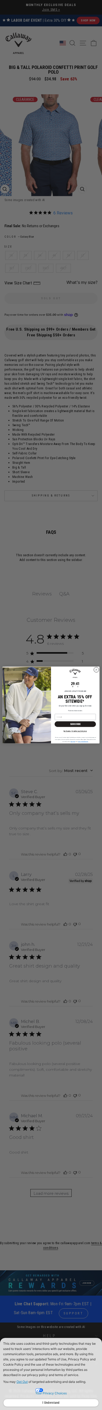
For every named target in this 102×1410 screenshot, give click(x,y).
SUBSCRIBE (75, 724)
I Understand (51, 1403)
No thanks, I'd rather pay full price (75, 731)
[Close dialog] (96, 670)
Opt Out (22, 1382)
